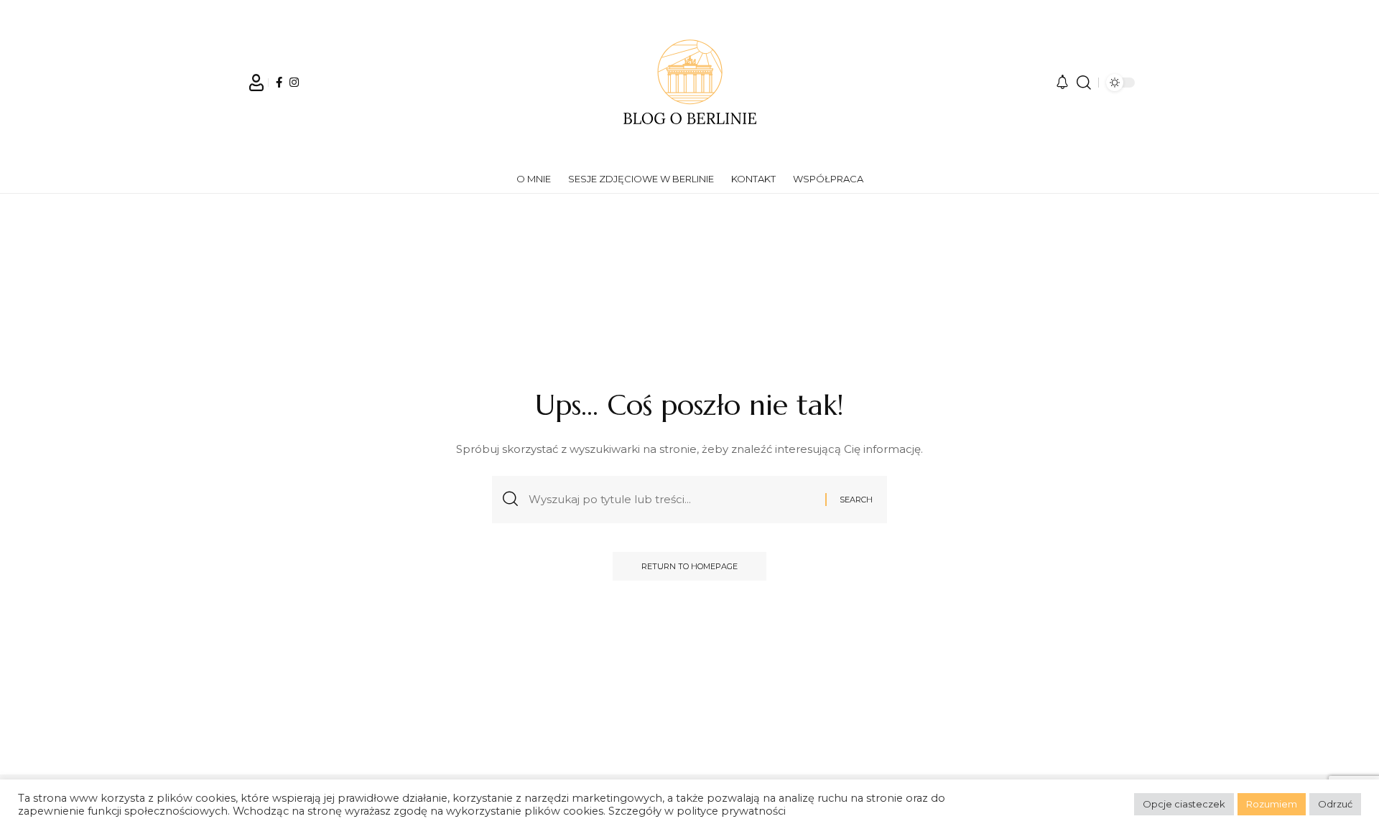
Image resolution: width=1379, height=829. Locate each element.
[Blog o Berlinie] (689, 82)
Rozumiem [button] (1271, 804)
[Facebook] (279, 82)
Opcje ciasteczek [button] (1184, 804)
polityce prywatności (731, 811)
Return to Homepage (689, 566)
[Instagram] (294, 82)
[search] (1084, 82)
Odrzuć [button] (1335, 804)
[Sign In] (256, 82)
